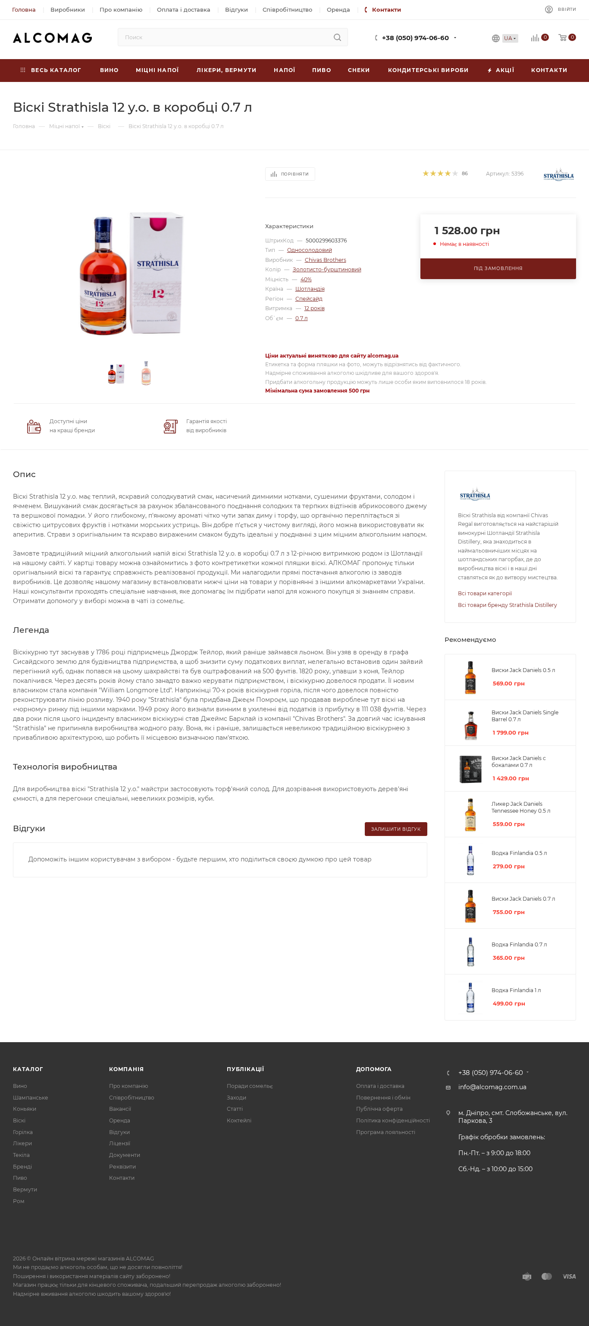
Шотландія (310, 289)
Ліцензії (119, 1143)
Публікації (245, 1069)
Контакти (122, 1178)
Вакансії (120, 1109)
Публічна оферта (379, 1109)
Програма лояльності (385, 1132)
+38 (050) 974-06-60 (415, 38)
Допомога (374, 1069)
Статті (235, 1109)
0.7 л (301, 318)
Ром (19, 1201)
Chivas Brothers (325, 260)
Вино (20, 1086)
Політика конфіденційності (393, 1120)
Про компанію (128, 1086)
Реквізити (122, 1166)
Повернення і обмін (383, 1097)
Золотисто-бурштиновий (327, 269)
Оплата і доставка (380, 1086)
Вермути (25, 1189)
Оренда (119, 1120)
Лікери (22, 1143)
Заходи (236, 1097)
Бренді (22, 1166)
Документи (124, 1155)
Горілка (23, 1132)
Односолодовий (309, 250)
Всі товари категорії (485, 593)
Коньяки (24, 1109)
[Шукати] (337, 37)
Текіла (21, 1155)
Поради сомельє (250, 1086)
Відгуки (119, 1132)
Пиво (20, 1178)
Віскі (19, 1120)
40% (306, 279)
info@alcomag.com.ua (492, 1087)
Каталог (28, 1069)
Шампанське (30, 1097)
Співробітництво (131, 1097)
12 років (314, 308)
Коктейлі (239, 1120)
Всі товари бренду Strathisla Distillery (507, 605)
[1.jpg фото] (131, 270)
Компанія (126, 1069)
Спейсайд (309, 298)
